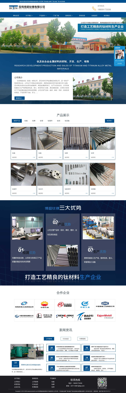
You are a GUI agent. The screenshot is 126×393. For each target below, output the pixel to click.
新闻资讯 (68, 15)
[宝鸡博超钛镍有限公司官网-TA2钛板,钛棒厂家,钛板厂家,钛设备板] (27, 7)
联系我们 (107, 15)
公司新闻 (35, 382)
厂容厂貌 (56, 15)
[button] (9, 35)
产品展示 (42, 15)
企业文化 (17, 387)
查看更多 (19, 98)
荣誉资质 (82, 15)
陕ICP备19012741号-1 (105, 391)
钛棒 (53, 384)
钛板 (53, 382)
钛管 (53, 387)
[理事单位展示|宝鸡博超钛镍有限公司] (27, 352)
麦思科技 (96, 391)
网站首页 (16, 15)
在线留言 (94, 15)
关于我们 (28, 15)
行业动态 (35, 384)
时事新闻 (35, 387)
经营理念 (17, 384)
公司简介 (17, 382)
